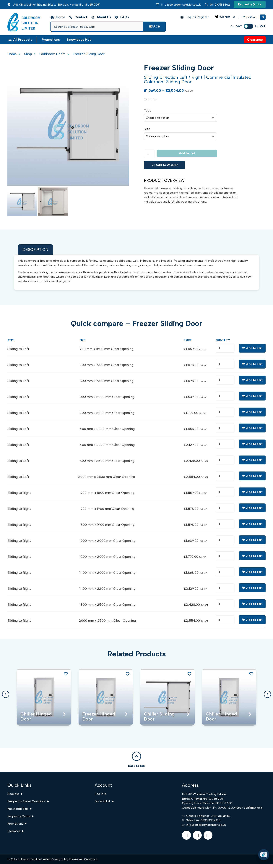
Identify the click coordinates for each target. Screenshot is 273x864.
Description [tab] (35, 249)
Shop (28, 54)
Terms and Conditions (84, 859)
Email (239, 832)
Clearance (14, 831)
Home (12, 54)
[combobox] (96, 27)
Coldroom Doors (52, 54)
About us (13, 794)
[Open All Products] (10, 39)
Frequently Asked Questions (26, 801)
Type (147, 110)
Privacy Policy (59, 859)
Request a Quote (18, 816)
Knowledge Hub (17, 808)
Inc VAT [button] (260, 26)
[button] (5, 694)
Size (147, 129)
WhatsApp (242, 845)
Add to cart (187, 153)
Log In (99, 794)
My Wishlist (102, 801)
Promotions (15, 823)
